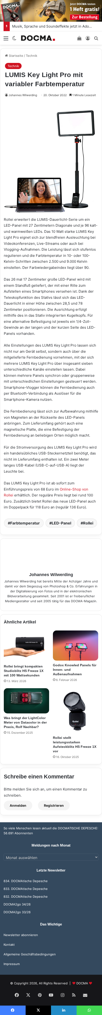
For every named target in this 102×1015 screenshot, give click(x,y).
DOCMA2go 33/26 (17, 912)
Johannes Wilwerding (23, 95)
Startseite (15, 55)
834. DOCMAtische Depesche (26, 881)
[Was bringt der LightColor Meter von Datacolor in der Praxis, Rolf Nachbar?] (26, 700)
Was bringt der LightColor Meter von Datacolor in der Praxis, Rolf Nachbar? (25, 722)
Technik (31, 55)
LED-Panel (61, 523)
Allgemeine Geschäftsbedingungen (30, 954)
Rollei (88, 523)
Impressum (12, 964)
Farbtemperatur (25, 523)
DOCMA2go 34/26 (17, 904)
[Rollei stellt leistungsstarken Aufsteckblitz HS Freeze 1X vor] (75, 710)
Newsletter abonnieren (21, 935)
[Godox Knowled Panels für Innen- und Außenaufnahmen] (75, 645)
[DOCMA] (38, 38)
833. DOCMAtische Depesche (26, 889)
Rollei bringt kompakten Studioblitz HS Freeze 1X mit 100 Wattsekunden (23, 670)
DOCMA (82, 983)
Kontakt (9, 944)
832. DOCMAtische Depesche (26, 896)
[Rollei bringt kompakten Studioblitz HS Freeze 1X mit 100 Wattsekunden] (26, 646)
